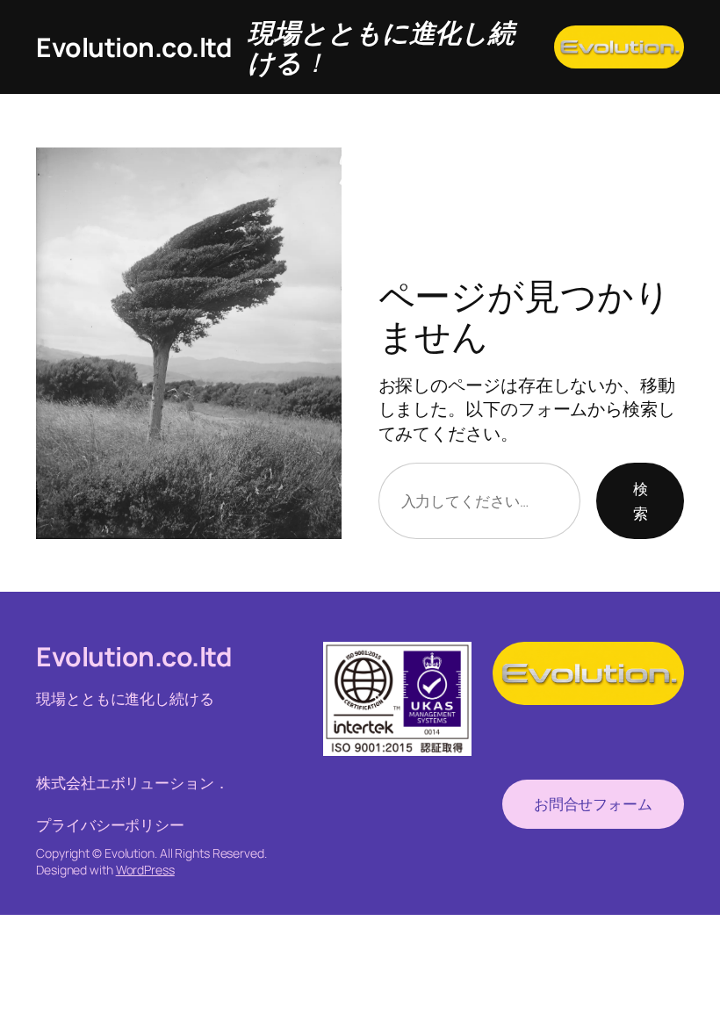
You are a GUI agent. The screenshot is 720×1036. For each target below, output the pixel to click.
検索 (640, 500)
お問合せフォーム (593, 804)
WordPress (145, 869)
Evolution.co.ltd (133, 47)
